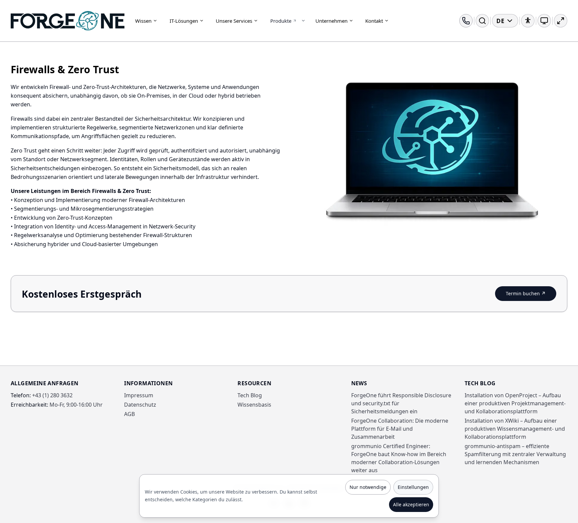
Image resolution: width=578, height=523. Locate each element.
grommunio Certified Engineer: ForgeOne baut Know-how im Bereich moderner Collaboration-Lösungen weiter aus (398, 458)
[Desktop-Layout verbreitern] (560, 20)
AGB (129, 414)
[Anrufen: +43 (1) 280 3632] (466, 20)
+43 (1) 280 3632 (42, 395)
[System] (544, 20)
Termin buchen (531, 294)
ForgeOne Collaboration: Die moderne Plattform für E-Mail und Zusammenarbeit (399, 428)
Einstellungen (413, 487)
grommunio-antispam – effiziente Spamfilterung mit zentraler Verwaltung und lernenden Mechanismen (515, 454)
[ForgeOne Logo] (67, 21)
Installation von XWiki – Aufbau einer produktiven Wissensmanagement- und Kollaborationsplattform (515, 428)
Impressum (138, 395)
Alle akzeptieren (411, 504)
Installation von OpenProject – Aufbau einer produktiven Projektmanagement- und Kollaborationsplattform (515, 403)
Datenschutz (140, 404)
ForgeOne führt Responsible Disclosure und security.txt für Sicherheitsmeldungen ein (401, 403)
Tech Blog (249, 395)
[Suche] (482, 20)
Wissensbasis (254, 404)
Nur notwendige (368, 487)
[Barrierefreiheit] (528, 20)
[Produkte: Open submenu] (303, 20)
